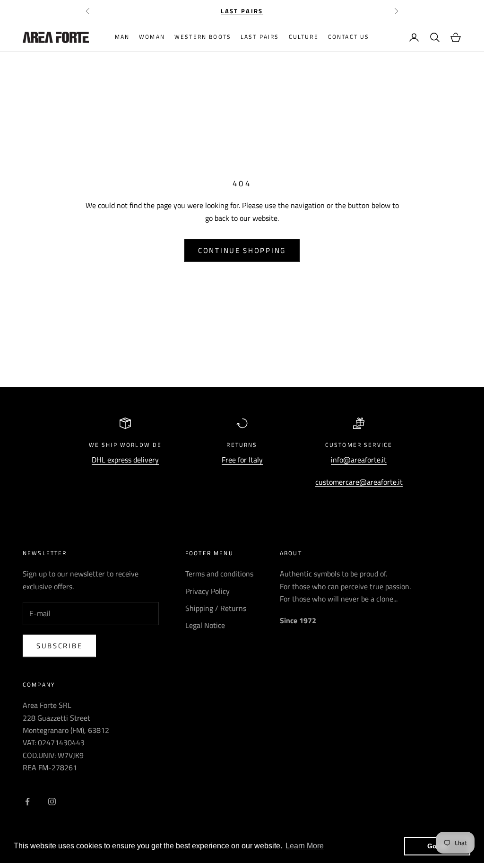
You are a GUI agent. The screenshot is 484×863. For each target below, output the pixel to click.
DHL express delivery (125, 459)
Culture (304, 36)
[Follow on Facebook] (27, 801)
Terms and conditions (219, 573)
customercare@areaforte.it (359, 482)
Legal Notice (205, 625)
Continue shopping (242, 250)
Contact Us (349, 36)
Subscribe (59, 645)
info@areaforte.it (359, 459)
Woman (152, 36)
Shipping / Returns (215, 608)
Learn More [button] (304, 846)
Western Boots (202, 36)
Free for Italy (242, 459)
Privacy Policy (207, 591)
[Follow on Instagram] (52, 801)
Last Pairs (260, 36)
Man (122, 36)
